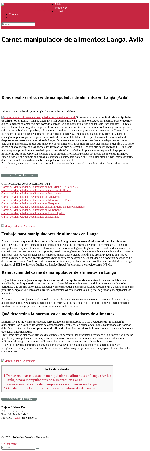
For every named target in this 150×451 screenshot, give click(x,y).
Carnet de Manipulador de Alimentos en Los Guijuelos (33, 213)
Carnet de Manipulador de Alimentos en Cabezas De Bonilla (36, 190)
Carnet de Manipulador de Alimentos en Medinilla (30, 216)
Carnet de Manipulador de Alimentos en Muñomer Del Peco (36, 200)
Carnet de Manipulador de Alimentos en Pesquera (30, 203)
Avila (4, 166)
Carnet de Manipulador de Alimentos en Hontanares (31, 193)
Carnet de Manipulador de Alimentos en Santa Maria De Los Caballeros (43, 206)
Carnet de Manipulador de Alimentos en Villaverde (30, 196)
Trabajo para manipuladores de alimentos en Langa (42, 380)
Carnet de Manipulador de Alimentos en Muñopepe (31, 209)
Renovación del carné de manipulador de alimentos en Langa (50, 384)
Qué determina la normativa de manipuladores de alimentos (49, 388)
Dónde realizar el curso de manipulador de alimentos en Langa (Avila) (57, 376)
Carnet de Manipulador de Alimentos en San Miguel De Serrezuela (40, 186)
